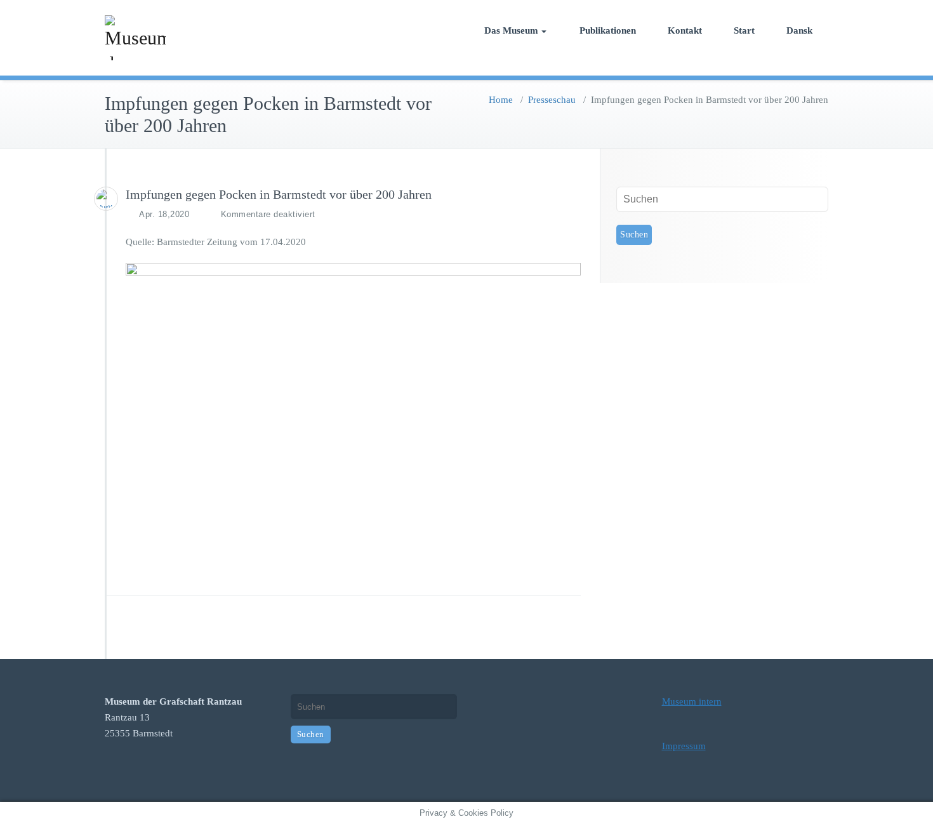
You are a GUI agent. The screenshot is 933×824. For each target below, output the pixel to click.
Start (744, 30)
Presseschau (552, 100)
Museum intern (692, 701)
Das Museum (511, 30)
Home (501, 100)
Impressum (684, 746)
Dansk (799, 30)
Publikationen (607, 30)
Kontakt (685, 30)
